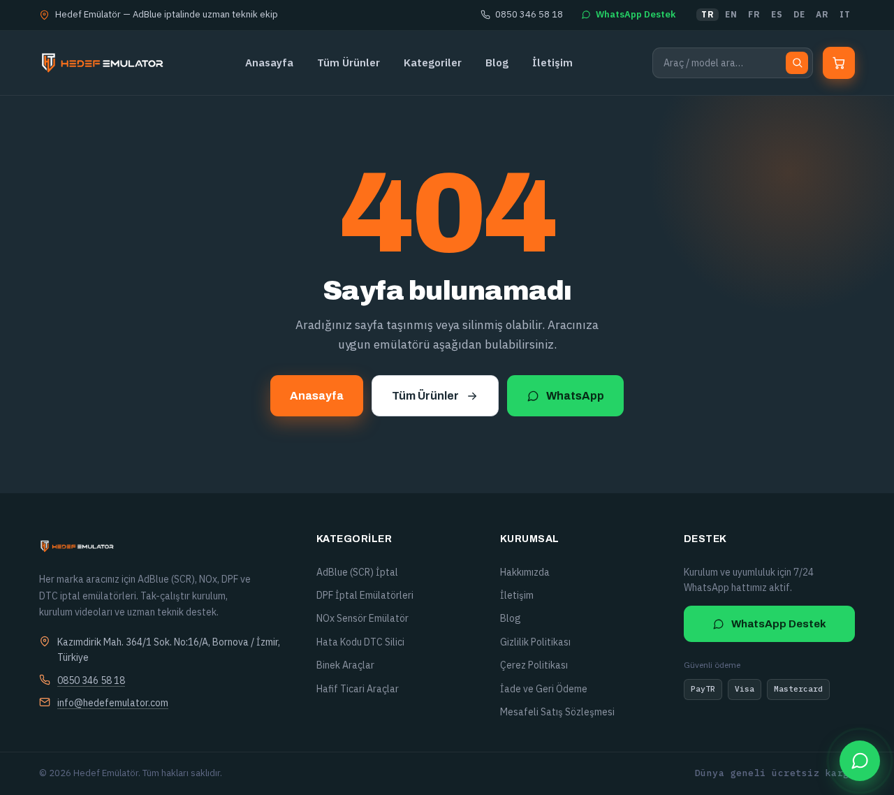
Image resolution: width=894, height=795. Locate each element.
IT (845, 14)
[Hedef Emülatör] (102, 63)
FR (754, 14)
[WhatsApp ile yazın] (860, 761)
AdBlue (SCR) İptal (357, 572)
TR (707, 14)
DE (799, 14)
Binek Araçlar (345, 665)
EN (731, 14)
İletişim (552, 62)
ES (776, 14)
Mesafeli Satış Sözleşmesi (557, 712)
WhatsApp (575, 396)
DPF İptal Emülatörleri (364, 595)
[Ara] (797, 63)
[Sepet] (839, 63)
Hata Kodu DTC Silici (360, 642)
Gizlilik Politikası (535, 642)
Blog (496, 62)
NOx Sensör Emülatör (362, 618)
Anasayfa (269, 62)
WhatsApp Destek (635, 14)
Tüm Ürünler (348, 62)
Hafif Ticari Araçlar (357, 689)
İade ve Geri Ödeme (543, 689)
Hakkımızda (525, 572)
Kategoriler (433, 62)
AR (822, 14)
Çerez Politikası (534, 665)
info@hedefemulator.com (112, 702)
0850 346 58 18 (529, 14)
